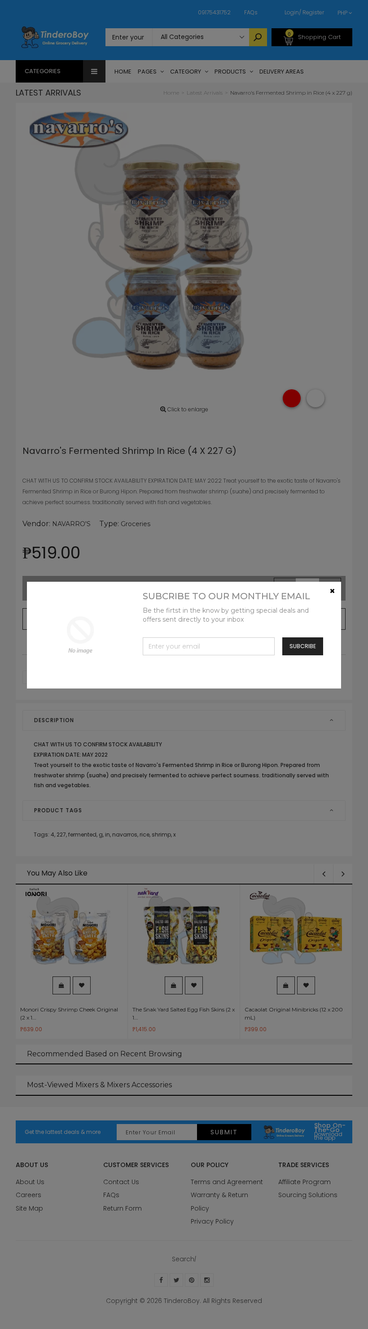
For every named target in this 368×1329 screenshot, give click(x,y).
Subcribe (302, 646)
